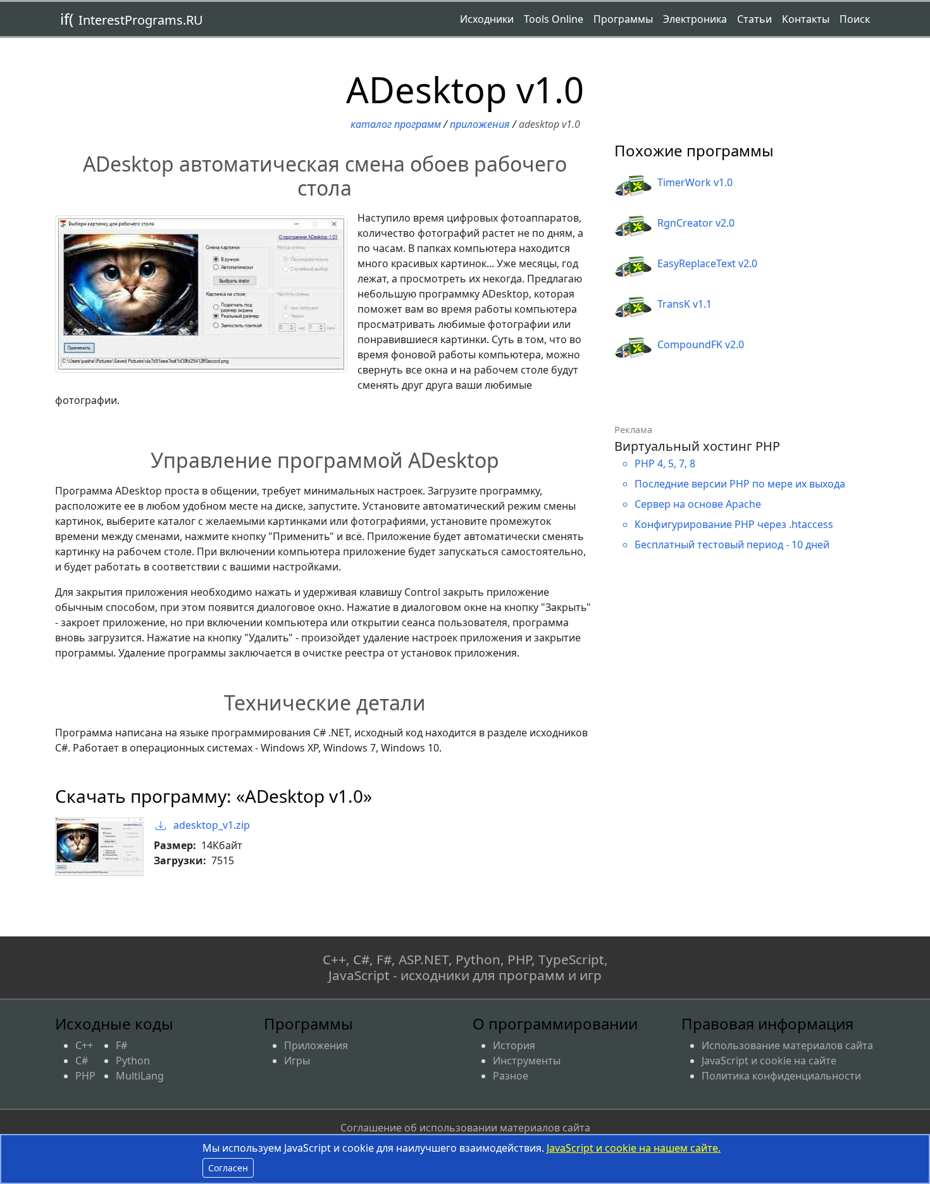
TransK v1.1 (684, 304)
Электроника (695, 19)
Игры (297, 1060)
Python (133, 1060)
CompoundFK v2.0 (700, 344)
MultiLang (140, 1076)
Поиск (855, 19)
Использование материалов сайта (787, 1045)
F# (121, 1045)
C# (81, 1060)
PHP (85, 1076)
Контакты (805, 19)
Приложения (480, 124)
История (514, 1045)
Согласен (228, 1168)
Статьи (754, 19)
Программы (623, 19)
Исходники (487, 19)
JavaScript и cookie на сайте (769, 1060)
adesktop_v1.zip (210, 825)
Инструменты (527, 1060)
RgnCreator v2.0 (696, 223)
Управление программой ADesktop (325, 460)
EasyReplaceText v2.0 (707, 263)
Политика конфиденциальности (781, 1076)
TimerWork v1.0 (695, 182)
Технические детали (325, 702)
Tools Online (553, 19)
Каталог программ (395, 124)
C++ (84, 1045)
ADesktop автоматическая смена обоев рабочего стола (325, 175)
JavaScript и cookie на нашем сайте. (634, 1148)
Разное (510, 1076)
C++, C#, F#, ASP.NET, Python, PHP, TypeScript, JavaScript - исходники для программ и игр (465, 967)
